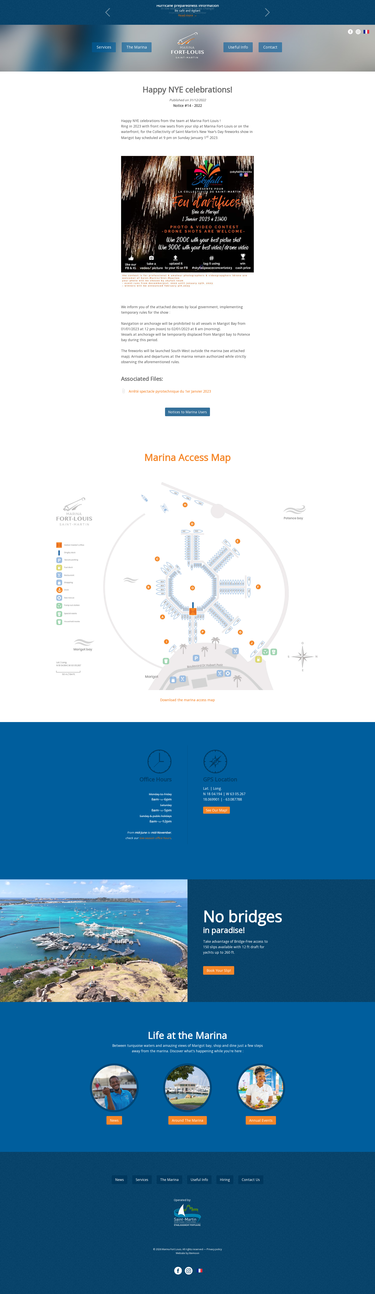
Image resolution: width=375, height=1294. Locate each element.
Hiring (225, 1179)
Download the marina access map (187, 699)
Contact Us (251, 1179)
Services (104, 47)
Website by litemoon (187, 1253)
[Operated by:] (187, 1215)
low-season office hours (155, 838)
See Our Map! (216, 810)
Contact (270, 47)
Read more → (187, 17)
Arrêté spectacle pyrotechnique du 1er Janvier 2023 (170, 391)
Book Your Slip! (219, 970)
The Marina (136, 47)
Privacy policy (214, 1249)
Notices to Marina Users (187, 412)
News (119, 1179)
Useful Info (238, 47)
